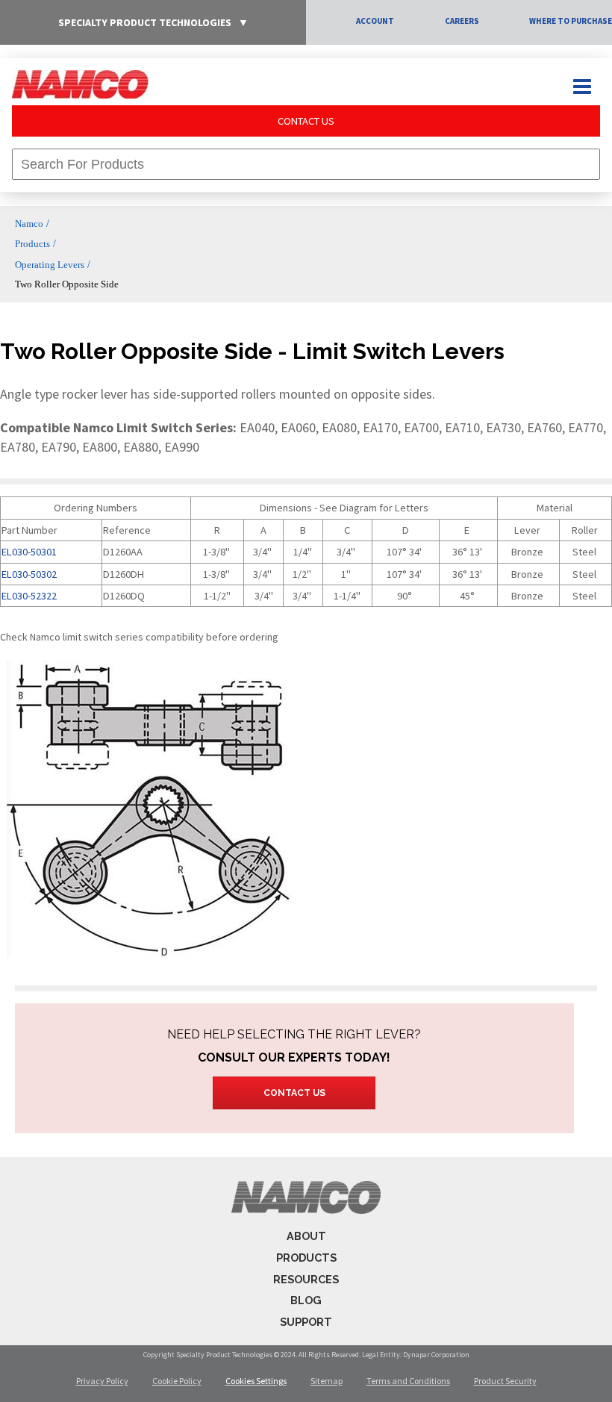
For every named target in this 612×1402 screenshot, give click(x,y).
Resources (306, 1279)
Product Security (505, 1380)
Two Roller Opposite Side (67, 284)
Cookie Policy (177, 1380)
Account (375, 21)
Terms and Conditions (408, 1380)
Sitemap (326, 1380)
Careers (462, 21)
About (306, 1236)
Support (306, 1321)
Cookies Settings (256, 1380)
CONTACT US (306, 121)
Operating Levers (49, 264)
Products (32, 243)
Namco (29, 223)
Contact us (294, 1093)
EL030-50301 (29, 551)
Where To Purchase (570, 21)
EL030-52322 (29, 595)
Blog (306, 1300)
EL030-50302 (29, 574)
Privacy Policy (102, 1380)
